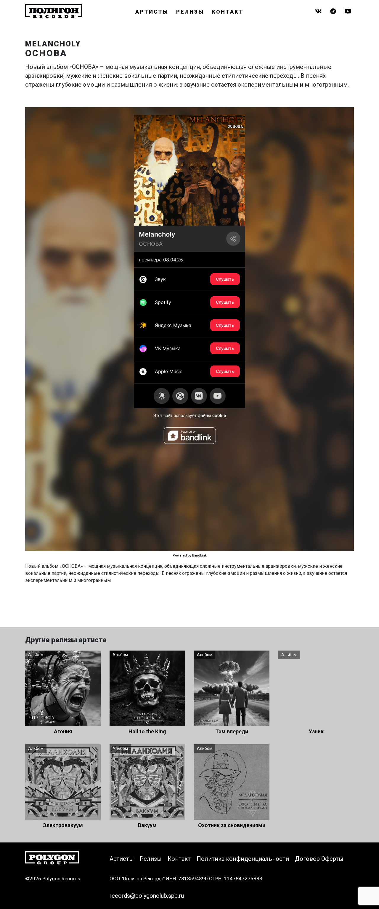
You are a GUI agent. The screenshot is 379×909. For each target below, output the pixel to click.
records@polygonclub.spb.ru (147, 895)
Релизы (190, 12)
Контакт (228, 12)
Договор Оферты (319, 858)
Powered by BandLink (190, 555)
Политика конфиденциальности (243, 858)
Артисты (151, 12)
